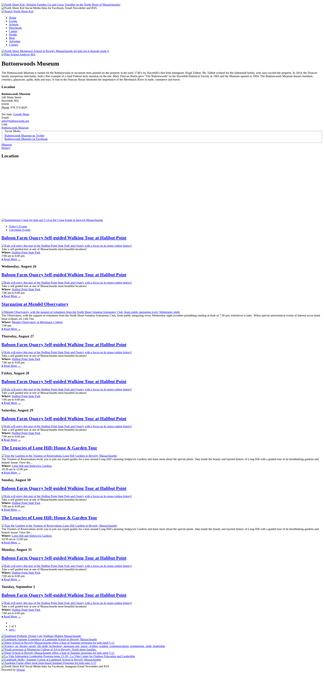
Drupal (20, 669)
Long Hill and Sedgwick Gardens (32, 465)
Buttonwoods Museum (15, 127)
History (6, 148)
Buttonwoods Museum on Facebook (26, 139)
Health (13, 34)
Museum (7, 144)
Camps (13, 31)
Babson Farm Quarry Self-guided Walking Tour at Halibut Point (64, 237)
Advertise (14, 41)
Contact (13, 44)
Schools (13, 24)
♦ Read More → (11, 259)
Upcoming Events (19, 229)
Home (12, 17)
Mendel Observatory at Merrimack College (37, 322)
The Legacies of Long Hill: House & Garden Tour (49, 447)
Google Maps (21, 114)
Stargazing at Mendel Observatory (35, 304)
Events (13, 21)
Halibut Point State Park (26, 252)
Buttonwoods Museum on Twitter (24, 135)
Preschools (15, 27)
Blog (12, 38)
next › (12, 629)
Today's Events (18, 226)
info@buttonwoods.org (15, 121)
